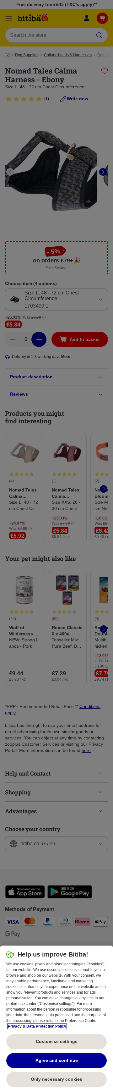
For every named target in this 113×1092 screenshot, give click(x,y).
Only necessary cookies (56, 1079)
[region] (56, 1019)
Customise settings (57, 1041)
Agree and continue (56, 1060)
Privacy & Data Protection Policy (37, 1026)
